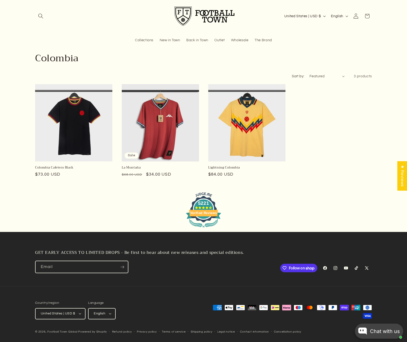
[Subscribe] (122, 267)
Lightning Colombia (224, 168)
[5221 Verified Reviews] (203, 228)
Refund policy (122, 331)
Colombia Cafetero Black (54, 168)
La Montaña (131, 168)
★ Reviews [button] (402, 176)
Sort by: (298, 76)
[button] (40, 16)
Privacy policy (147, 331)
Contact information (254, 331)
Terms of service (174, 331)
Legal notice (226, 331)
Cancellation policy (287, 331)
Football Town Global (62, 331)
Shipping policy (201, 331)
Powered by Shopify (92, 331)
